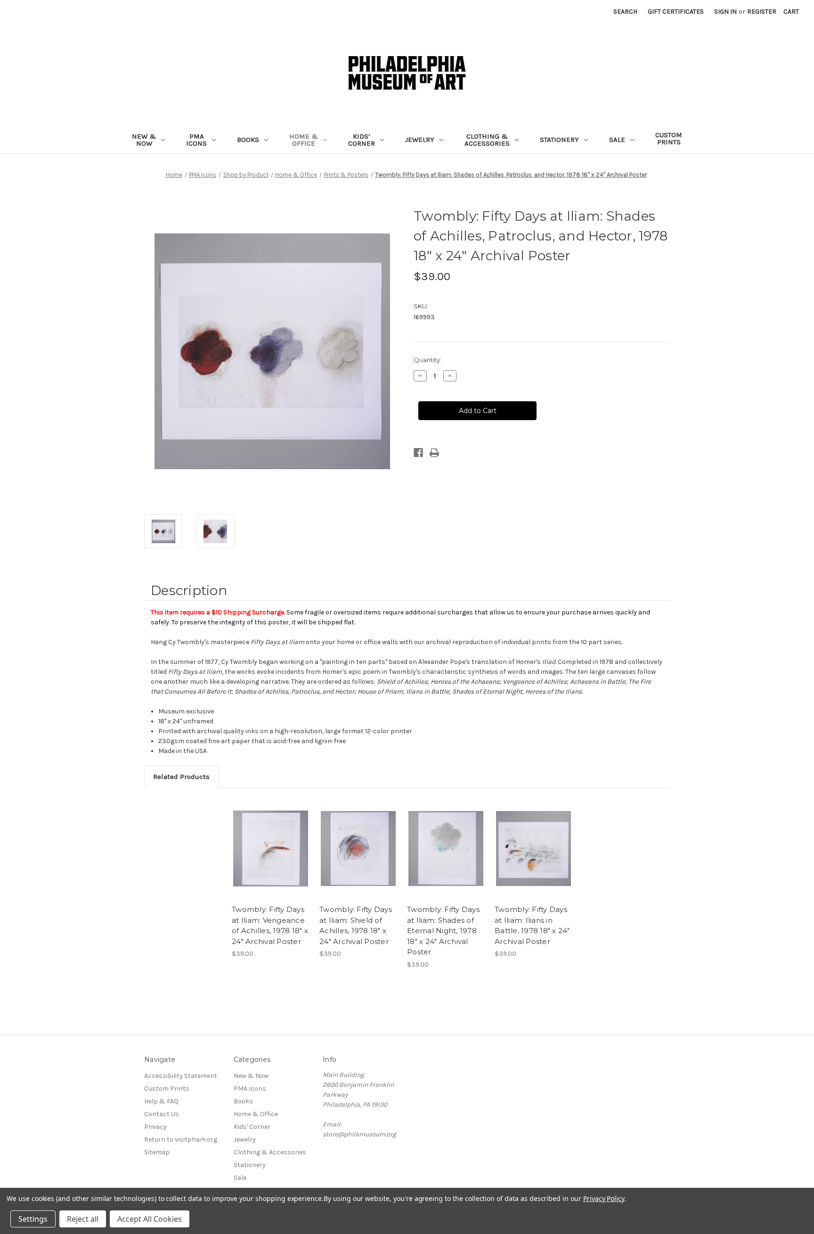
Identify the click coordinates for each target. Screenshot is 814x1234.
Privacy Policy (603, 1198)
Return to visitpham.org (180, 1139)
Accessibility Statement (180, 1076)
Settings (33, 1219)
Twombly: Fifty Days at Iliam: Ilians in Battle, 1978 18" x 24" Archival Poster (532, 925)
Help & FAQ (161, 1101)
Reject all (82, 1219)
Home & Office (303, 140)
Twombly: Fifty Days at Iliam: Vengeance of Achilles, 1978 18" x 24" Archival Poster (270, 925)
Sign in (725, 12)
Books (248, 139)
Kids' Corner (252, 1127)
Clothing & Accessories (487, 140)
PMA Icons (196, 140)
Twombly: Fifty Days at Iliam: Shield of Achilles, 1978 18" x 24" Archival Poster (355, 925)
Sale (617, 139)
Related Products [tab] (181, 776)
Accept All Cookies (149, 1219)
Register (761, 12)
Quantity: (427, 360)
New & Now (144, 140)
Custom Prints (668, 138)
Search (625, 12)
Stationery (559, 139)
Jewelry (419, 139)
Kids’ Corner (361, 140)
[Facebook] (418, 452)
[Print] (434, 452)
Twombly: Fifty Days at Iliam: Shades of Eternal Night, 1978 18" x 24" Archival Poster (443, 930)
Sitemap (157, 1152)
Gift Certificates (676, 12)
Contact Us (161, 1114)
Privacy (155, 1127)
